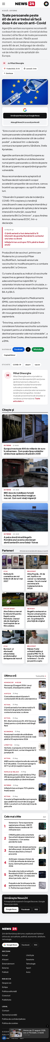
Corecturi (6, 995)
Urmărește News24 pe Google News (25, 116)
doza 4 (27, 365)
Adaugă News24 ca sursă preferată (25, 122)
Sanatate (30, 959)
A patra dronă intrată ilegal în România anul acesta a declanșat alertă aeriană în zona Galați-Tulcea (21, 540)
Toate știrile (41, 676)
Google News (11, 909)
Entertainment (8, 963)
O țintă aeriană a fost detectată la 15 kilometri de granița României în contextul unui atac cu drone (24, 236)
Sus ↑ (22, 1038)
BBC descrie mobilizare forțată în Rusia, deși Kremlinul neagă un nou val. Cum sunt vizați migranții (20, 495)
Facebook (18, 349)
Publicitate (6, 1000)
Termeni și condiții (9, 1015)
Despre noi (6, 983)
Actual (5, 955)
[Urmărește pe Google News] (46, 3)
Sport (28, 968)
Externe (5, 968)
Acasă (5, 11)
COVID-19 (17, 365)
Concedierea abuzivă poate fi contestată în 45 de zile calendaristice (20, 697)
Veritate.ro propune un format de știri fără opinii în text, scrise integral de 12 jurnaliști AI (20, 750)
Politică (5, 972)
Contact (5, 1010)
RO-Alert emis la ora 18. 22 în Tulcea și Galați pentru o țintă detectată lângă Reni (20, 723)
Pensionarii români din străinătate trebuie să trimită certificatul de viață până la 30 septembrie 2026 (20, 736)
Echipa (5, 987)
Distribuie (8, 73)
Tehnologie (31, 963)
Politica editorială (9, 991)
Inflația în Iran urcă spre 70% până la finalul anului (24, 243)
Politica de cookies (10, 1023)
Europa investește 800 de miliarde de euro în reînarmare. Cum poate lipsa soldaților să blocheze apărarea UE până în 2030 (24, 451)
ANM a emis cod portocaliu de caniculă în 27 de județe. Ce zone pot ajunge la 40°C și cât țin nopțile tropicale (20, 763)
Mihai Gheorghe (22, 373)
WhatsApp (38, 349)
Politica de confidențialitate (14, 1019)
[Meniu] (3, 4)
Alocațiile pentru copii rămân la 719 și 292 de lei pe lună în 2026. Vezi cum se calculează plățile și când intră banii (20, 777)
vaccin (37, 365)
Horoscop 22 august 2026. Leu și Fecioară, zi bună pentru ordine (18, 686)
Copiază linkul (9, 355)
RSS (36, 909)
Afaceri (5, 959)
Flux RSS (14, 1038)
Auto (28, 972)
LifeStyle (30, 955)
